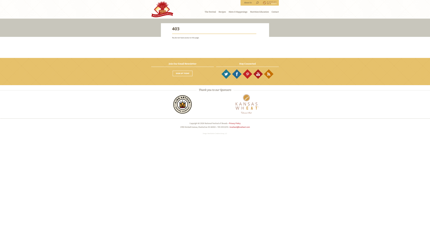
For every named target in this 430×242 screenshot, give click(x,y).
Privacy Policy (235, 123)
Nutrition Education (259, 12)
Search (257, 2)
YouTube (258, 74)
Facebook (236, 74)
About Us (248, 3)
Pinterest (247, 74)
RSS (268, 74)
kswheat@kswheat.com (240, 127)
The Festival (210, 12)
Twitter (226, 74)
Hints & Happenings (238, 12)
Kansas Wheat (270, 2)
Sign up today (182, 73)
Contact (275, 12)
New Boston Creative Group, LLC (217, 133)
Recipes (222, 12)
